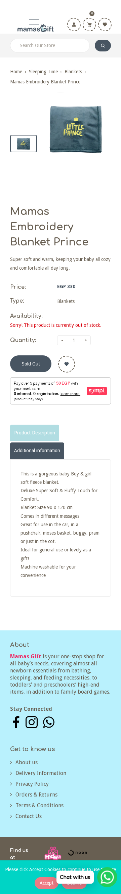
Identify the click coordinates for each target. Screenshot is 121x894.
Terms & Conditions (39, 805)
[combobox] (50, 45)
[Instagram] (32, 722)
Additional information (37, 450)
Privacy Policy (32, 784)
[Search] (103, 46)
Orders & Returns (36, 794)
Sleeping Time (43, 71)
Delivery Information (40, 773)
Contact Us (28, 816)
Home (16, 71)
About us (26, 762)
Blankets (73, 71)
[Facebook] (16, 722)
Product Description (34, 432)
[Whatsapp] (49, 722)
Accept (46, 883)
